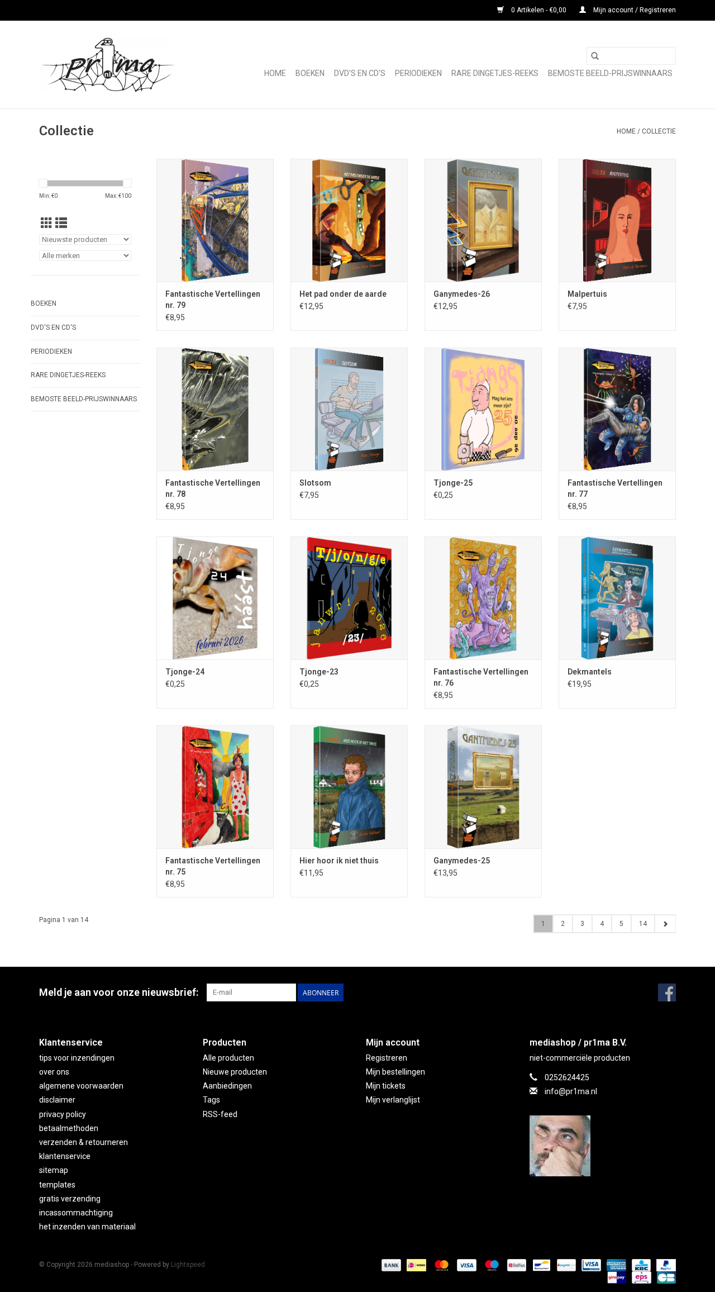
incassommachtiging (76, 1212)
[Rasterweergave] (47, 223)
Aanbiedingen (227, 1085)
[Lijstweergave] (61, 223)
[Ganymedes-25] (483, 786)
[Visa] (465, 1265)
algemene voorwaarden (81, 1085)
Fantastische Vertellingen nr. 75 (212, 866)
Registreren (386, 1057)
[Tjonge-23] (349, 597)
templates (57, 1184)
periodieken (418, 73)
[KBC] (640, 1265)
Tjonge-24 (184, 671)
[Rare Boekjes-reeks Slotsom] (349, 409)
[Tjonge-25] (483, 409)
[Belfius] (515, 1265)
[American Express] (615, 1265)
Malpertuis (587, 293)
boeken (310, 73)
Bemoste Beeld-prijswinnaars (610, 73)
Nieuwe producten (235, 1071)
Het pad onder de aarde (343, 293)
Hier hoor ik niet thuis (339, 860)
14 (643, 924)
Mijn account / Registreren (634, 10)
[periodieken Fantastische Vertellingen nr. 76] (483, 597)
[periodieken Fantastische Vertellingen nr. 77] (617, 409)
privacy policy (62, 1114)
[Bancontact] (540, 1265)
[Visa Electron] (590, 1265)
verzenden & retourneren (83, 1142)
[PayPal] (664, 1265)
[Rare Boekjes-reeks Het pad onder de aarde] (349, 220)
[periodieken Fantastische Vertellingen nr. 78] (215, 409)
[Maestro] (490, 1265)
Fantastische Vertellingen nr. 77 (615, 488)
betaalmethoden (68, 1128)
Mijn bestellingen (395, 1071)
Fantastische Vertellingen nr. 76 (480, 677)
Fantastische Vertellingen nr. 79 (212, 299)
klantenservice (64, 1156)
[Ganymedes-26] (483, 220)
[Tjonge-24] (215, 597)
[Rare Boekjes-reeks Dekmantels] (617, 597)
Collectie (659, 131)
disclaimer (57, 1099)
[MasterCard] (440, 1265)
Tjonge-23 (319, 671)
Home (275, 73)
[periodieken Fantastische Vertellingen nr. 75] (215, 786)
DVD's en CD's (359, 73)
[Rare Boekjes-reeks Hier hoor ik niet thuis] (349, 786)
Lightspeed (188, 1265)
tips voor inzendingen (77, 1057)
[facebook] (603, 1145)
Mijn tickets (386, 1085)
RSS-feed (220, 1114)
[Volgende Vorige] (665, 924)
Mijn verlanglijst (393, 1099)
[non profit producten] (107, 64)
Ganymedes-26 (461, 293)
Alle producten (228, 1057)
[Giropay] (615, 1277)
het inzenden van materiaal (87, 1226)
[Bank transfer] (390, 1265)
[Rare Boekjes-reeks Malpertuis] (617, 220)
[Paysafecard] (565, 1265)
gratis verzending (70, 1198)
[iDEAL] (415, 1265)
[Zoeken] (595, 56)
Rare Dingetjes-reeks (494, 73)
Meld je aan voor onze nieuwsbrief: (118, 992)
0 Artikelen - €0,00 (538, 10)
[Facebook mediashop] (667, 992)
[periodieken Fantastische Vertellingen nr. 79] (215, 220)
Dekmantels (590, 671)
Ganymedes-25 (461, 860)
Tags (211, 1099)
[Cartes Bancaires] (664, 1277)
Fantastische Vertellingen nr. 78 (212, 488)
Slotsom (315, 482)
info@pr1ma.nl (571, 1091)
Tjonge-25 (453, 482)
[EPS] (640, 1277)
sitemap (53, 1170)
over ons (54, 1071)
